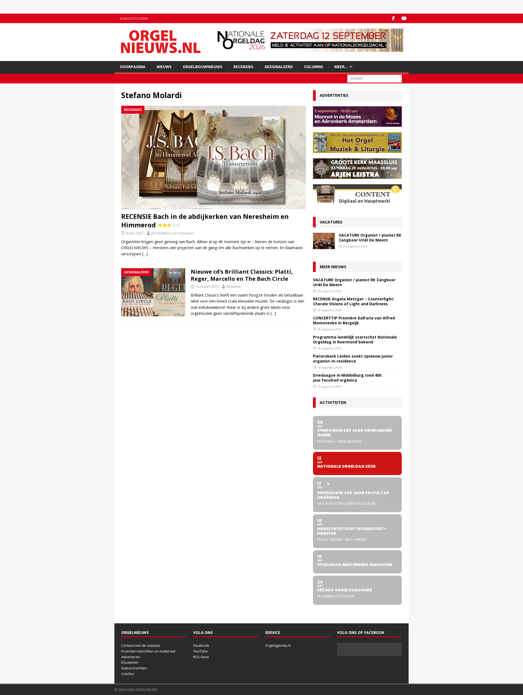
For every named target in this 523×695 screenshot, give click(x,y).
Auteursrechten (134, 668)
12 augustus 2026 (329, 386)
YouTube (200, 651)
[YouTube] (404, 18)
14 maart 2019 (207, 286)
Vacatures (331, 222)
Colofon (127, 673)
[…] (145, 253)
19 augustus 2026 (329, 348)
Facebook (201, 645)
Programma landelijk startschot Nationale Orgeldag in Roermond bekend (355, 339)
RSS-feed (201, 656)
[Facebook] (393, 18)
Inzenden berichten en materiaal (148, 651)
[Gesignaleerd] (153, 292)
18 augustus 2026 (329, 367)
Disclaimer (129, 662)
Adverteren (130, 656)
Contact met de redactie (140, 645)
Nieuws (164, 66)
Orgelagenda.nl (278, 645)
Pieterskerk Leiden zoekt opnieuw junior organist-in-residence (353, 358)
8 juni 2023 (134, 233)
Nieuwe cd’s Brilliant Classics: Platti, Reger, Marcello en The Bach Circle (242, 275)
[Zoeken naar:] (374, 78)
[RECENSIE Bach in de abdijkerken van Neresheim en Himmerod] (213, 157)
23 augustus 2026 (329, 310)
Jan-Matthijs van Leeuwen (172, 233)
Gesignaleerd (278, 66)
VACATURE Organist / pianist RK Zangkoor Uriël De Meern (370, 237)
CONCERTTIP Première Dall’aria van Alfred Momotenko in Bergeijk (354, 320)
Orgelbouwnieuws (202, 66)
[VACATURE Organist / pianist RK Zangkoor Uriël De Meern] (324, 241)
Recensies (243, 66)
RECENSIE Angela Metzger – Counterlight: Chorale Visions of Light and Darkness (353, 301)
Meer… (341, 66)
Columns (313, 66)
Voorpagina (132, 66)
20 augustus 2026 (329, 329)
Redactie (233, 286)
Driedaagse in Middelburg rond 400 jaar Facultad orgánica (347, 378)
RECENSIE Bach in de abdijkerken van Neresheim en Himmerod (205, 220)
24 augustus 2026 (355, 246)
